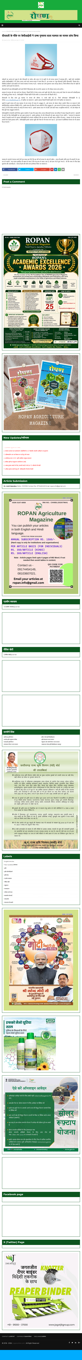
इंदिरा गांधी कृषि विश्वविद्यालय (48, 737)
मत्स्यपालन (6, 888)
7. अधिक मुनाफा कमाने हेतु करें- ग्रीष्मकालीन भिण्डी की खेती (18, 457)
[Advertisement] (41, 628)
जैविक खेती (7, 882)
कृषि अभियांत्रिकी (8, 871)
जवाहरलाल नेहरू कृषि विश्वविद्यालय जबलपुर (51, 744)
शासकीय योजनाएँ (8, 895)
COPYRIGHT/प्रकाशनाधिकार (24, 1336)
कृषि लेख (6, 875)
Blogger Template (32, 1347)
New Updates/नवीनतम (10, 865)
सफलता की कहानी (8, 902)
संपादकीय (6, 899)
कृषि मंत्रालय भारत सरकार (48, 739)
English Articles (9, 861)
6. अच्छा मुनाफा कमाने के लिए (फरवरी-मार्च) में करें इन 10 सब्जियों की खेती (22, 453)
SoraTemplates (13, 1347)
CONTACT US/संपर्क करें (8, 1336)
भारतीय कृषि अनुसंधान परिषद (10, 739)
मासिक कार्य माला (8, 892)
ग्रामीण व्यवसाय (8, 878)
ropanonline (6, 40)
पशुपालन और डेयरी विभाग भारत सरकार (51, 742)
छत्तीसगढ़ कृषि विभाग (8, 737)
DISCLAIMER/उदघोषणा (40, 1336)
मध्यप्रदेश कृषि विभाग (9, 742)
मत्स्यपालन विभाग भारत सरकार (11, 744)
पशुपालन (6, 885)
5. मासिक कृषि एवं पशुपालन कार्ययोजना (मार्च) (15, 450)
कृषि (5, 868)
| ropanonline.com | (19, 1343)
